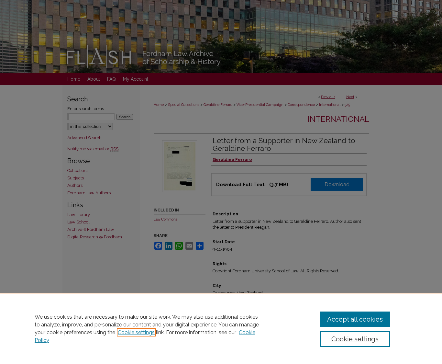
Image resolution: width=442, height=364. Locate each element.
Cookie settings (136, 332)
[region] (221, 328)
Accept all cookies (355, 319)
